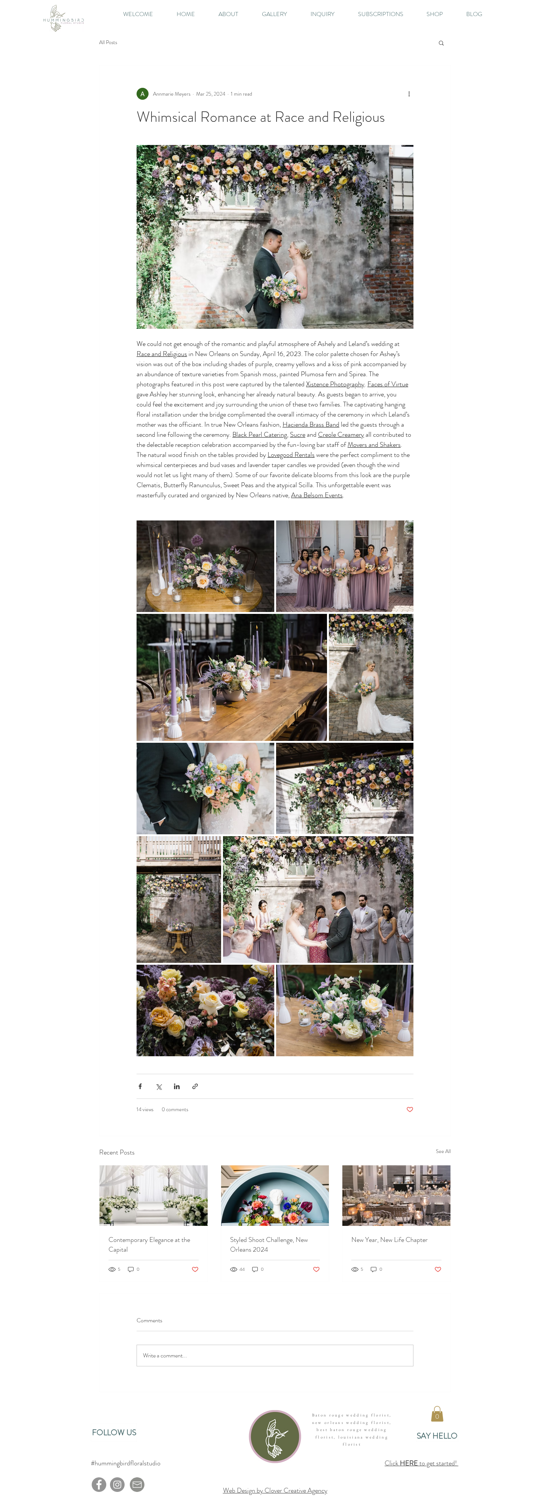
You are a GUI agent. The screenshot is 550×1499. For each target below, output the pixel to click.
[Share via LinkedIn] (176, 1086)
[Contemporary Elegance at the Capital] (154, 1195)
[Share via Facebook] (140, 1086)
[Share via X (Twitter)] (158, 1086)
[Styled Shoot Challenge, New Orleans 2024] (275, 1195)
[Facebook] (99, 1484)
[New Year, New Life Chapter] (396, 1195)
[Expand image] (205, 566)
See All (443, 1151)
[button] (441, 43)
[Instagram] (117, 1484)
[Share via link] (195, 1086)
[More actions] (408, 93)
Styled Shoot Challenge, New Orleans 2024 (269, 1244)
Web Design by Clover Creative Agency (275, 1490)
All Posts (108, 42)
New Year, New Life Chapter (389, 1240)
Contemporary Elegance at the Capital (149, 1244)
